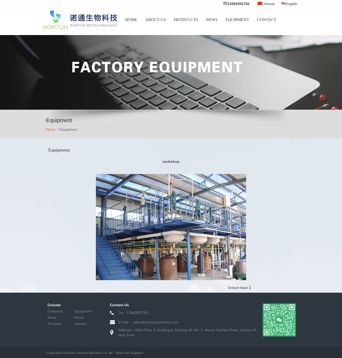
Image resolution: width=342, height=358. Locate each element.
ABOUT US (155, 20)
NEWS (212, 20)
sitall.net (122, 353)
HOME (131, 20)
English (291, 4)
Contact (80, 324)
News (52, 317)
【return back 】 (239, 288)
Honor (79, 317)
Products (55, 324)
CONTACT (266, 20)
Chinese (268, 4)
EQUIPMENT (237, 20)
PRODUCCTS (186, 20)
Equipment (82, 311)
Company (55, 311)
